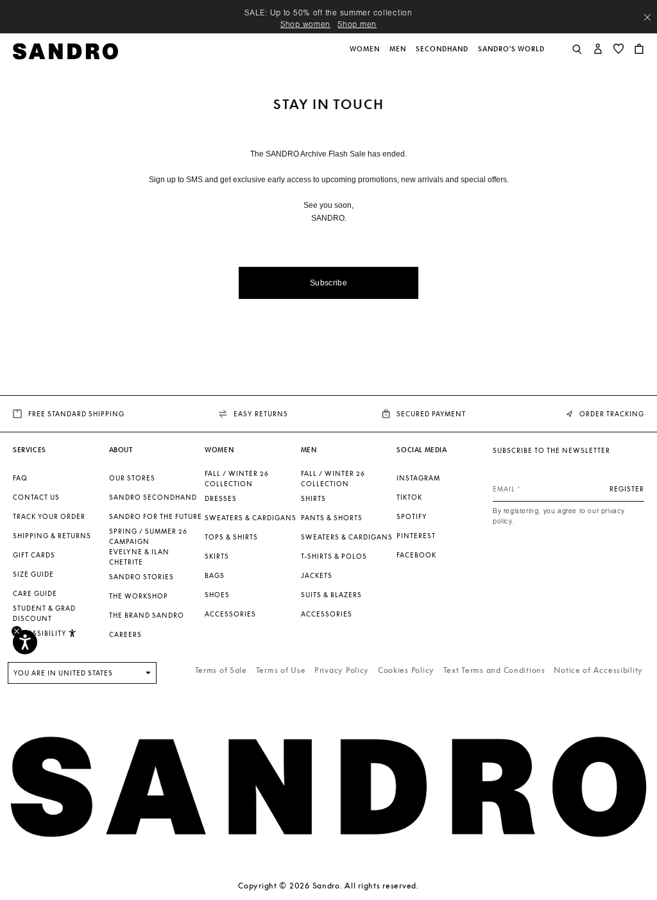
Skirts (217, 556)
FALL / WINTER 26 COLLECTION (237, 479)
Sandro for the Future (155, 516)
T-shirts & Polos (334, 556)
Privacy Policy (341, 670)
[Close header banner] (647, 17)
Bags (215, 575)
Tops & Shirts (231, 537)
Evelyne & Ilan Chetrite (139, 557)
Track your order (49, 516)
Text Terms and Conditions (494, 670)
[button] (366, 55)
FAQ (20, 478)
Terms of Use (281, 670)
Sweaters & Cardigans (250, 518)
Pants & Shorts (332, 518)
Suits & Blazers (331, 595)
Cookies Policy (406, 670)
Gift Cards (34, 555)
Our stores (132, 478)
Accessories (230, 614)
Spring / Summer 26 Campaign (148, 536)
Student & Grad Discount (44, 613)
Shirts (313, 498)
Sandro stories (141, 577)
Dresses (221, 498)
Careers (125, 634)
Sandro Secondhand (153, 497)
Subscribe (328, 282)
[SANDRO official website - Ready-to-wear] (65, 50)
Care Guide (35, 593)
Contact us (36, 497)
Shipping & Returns (52, 535)
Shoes (217, 595)
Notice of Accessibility (598, 670)
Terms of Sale (221, 670)
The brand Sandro (146, 615)
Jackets (316, 575)
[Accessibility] (25, 642)
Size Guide (33, 574)
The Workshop (138, 596)
